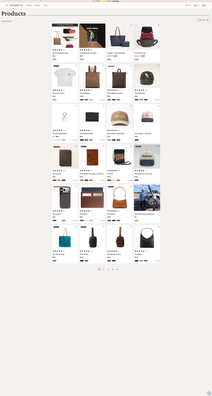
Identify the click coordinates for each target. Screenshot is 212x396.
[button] (209, 393)
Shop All (28, 5)
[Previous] (40, 1)
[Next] (171, 1)
